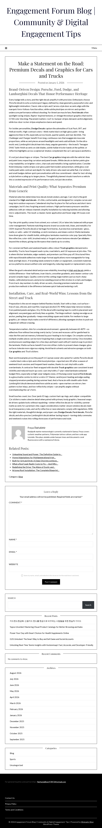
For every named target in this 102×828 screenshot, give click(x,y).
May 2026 (14, 691)
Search (12, 598)
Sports (13, 759)
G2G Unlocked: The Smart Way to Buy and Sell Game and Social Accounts (42, 639)
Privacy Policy (10, 804)
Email (13, 552)
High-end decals (76, 270)
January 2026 (16, 715)
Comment (15, 502)
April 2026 (14, 697)
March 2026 (15, 703)
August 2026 (15, 673)
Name (13, 539)
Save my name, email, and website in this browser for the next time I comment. (51, 575)
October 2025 (16, 733)
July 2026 (14, 679)
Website (13, 564)
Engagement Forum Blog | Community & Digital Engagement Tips (51, 22)
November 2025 (17, 727)
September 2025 (17, 739)
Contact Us (10, 798)
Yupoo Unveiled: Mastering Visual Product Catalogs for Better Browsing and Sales (46, 627)
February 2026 (16, 709)
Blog (20, 476)
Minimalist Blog (87, 822)
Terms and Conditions (14, 810)
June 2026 (14, 685)
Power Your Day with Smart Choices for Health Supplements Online (39, 633)
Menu (94, 48)
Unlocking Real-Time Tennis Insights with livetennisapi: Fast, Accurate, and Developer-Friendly (51, 645)
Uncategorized (16, 765)
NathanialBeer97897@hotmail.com (51, 782)
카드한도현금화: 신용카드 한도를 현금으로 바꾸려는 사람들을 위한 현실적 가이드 (45, 621)
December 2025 (17, 721)
